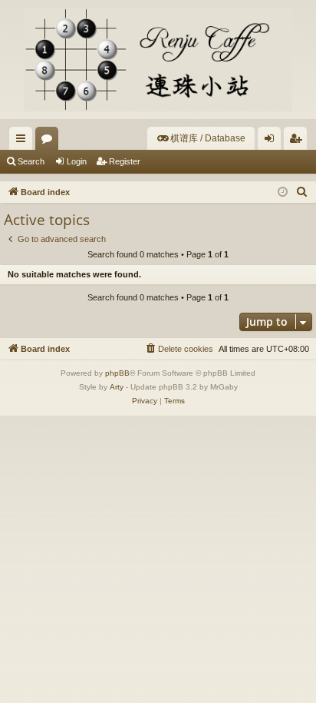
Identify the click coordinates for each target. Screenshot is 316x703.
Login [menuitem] (272, 141)
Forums (49, 141)
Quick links (23, 141)
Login (77, 161)
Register (124, 161)
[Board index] (158, 59)
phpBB (117, 373)
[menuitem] (201, 138)
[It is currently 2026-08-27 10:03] (283, 192)
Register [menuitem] (298, 141)
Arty (116, 387)
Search (31, 161)
